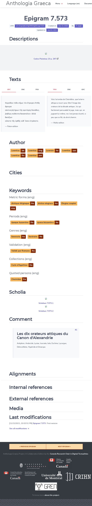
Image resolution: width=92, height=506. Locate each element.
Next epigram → (64, 446)
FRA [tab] (37, 89)
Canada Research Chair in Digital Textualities (69, 454)
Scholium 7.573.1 (46, 303)
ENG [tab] (23, 89)
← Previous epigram (27, 446)
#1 (76, 330)
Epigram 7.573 (39, 423)
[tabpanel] (23, 114)
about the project (52, 495)
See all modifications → (19, 428)
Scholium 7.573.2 (46, 311)
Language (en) (73, 4)
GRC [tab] (8, 89)
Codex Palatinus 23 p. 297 (45, 59)
